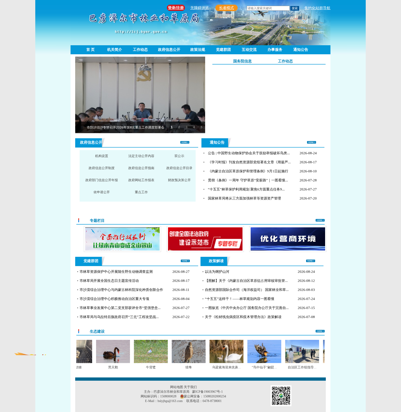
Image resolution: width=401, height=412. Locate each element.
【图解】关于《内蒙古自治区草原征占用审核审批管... (246, 281)
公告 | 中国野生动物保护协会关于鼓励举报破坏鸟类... (249, 153)
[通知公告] (311, 142)
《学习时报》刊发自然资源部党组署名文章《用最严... (249, 162)
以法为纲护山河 (217, 272)
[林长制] (96, 239)
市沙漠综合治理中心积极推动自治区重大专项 (114, 299)
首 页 (90, 50)
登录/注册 (176, 8)
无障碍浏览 (199, 8)
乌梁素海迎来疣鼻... (216, 367)
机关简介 (114, 50)
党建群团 (223, 50)
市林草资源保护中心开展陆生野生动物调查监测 (116, 272)
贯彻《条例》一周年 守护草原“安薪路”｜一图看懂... (248, 180)
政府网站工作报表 (141, 180)
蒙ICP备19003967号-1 (207, 391)
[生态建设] (320, 331)
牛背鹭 (141, 367)
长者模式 (226, 8)
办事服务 (275, 50)
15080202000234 (214, 396)
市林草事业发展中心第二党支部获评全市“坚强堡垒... (120, 308)
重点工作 (141, 192)
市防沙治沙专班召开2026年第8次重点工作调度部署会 (125, 127)
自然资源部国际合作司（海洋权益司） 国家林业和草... (247, 290)
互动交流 (249, 50)
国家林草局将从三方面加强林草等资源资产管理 (244, 198)
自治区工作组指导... (292, 367)
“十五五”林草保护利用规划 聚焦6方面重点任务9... (246, 189)
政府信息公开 (169, 50)
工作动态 (140, 50)
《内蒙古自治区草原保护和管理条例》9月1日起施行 (248, 171)
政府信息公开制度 (102, 168)
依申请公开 (102, 192)
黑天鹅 (103, 367)
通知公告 (300, 50)
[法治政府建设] (179, 239)
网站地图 (176, 387)
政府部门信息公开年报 (101, 180)
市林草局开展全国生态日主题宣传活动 (109, 281)
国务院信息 (242, 61)
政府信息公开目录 (179, 168)
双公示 (179, 156)
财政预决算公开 (179, 180)
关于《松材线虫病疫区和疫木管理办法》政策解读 (243, 317)
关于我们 (190, 387)
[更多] (320, 220)
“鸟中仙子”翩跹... (254, 367)
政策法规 (197, 50)
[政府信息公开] (184, 142)
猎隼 (178, 367)
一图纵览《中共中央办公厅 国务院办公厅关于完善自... (247, 308)
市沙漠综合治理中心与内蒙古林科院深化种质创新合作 (121, 290)
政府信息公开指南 (141, 168)
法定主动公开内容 (141, 156)
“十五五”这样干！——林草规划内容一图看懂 (239, 299)
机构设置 (101, 156)
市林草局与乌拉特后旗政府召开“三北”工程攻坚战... (119, 317)
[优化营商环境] (261, 239)
